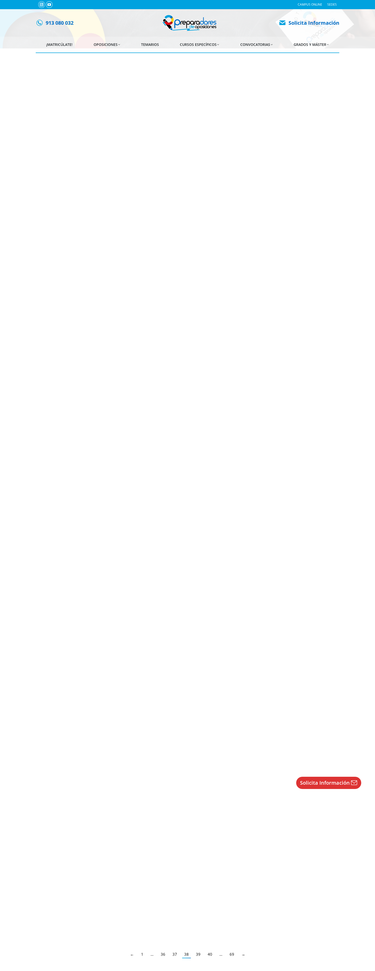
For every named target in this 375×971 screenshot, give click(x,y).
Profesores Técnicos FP (224, 128)
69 (232, 954)
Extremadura (252, 128)
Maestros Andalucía (59, 838)
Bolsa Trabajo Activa (126, 222)
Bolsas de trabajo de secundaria (114, 128)
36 (163, 954)
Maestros (176, 838)
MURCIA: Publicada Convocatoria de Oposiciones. (99, 913)
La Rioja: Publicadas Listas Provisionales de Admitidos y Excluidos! (117, 652)
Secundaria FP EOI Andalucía (66, 394)
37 (174, 954)
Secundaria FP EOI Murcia (138, 921)
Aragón (171, 310)
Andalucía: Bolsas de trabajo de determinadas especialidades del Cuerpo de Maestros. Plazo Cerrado (155, 829)
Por (309, 128)
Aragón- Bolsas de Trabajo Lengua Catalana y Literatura (105, 302)
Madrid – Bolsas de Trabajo (74, 470)
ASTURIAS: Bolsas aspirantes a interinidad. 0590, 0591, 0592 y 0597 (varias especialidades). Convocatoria (158, 736)
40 (210, 954)
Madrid (104, 222)
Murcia (164, 921)
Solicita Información (314, 23)
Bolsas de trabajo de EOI (236, 217)
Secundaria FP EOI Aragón (64, 310)
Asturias (142, 749)
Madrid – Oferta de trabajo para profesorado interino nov (108, 208)
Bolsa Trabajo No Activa (281, 128)
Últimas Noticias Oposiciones (67, 128)
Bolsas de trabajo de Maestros (162, 217)
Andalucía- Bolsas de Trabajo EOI (80, 386)
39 (198, 954)
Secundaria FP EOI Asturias (260, 744)
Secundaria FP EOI (58, 571)
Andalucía (251, 394)
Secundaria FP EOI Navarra (94, 571)
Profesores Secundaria (188, 128)
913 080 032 (59, 23)
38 (186, 954)
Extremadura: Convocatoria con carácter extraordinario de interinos (119, 120)
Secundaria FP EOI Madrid (276, 217)
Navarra (287, 571)
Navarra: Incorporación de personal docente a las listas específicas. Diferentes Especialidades (147, 563)
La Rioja (202, 660)
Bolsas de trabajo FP (155, 128)
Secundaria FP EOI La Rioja (94, 660)
